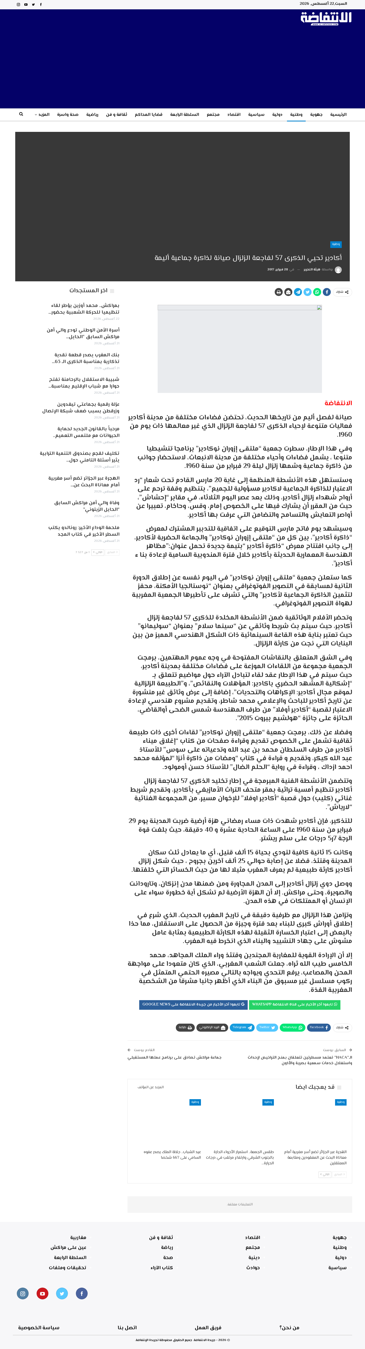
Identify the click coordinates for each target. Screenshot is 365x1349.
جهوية (316, 115)
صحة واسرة (68, 115)
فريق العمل (208, 1328)
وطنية (296, 115)
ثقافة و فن (116, 115)
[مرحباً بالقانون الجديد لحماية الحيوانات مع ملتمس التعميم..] (24, 434)
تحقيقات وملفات (67, 1268)
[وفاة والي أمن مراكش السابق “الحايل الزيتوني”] (24, 508)
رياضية (92, 115)
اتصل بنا (127, 1328)
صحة (168, 1258)
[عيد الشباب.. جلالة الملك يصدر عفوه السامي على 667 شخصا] (167, 1123)
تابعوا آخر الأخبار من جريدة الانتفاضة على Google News (191, 1005)
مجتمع (213, 115)
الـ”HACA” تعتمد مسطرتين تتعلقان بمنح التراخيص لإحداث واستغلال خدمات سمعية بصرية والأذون (300, 1060)
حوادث (253, 1268)
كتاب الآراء (162, 1268)
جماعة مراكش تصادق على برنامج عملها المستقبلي (174, 1058)
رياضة (167, 1248)
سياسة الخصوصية (39, 1328)
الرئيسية (338, 115)
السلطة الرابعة (184, 115)
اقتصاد (233, 115)
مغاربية (78, 1238)
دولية (277, 115)
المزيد (43, 115)
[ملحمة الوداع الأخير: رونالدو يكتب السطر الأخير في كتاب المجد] (24, 533)
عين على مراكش (68, 1248)
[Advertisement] (182, 68)
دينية (254, 1258)
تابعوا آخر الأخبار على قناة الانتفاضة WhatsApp (293, 1005)
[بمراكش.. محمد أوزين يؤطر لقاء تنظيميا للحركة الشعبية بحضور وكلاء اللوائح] (24, 311)
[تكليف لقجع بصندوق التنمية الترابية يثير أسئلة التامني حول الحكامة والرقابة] (24, 459)
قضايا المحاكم (148, 115)
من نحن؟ (289, 1328)
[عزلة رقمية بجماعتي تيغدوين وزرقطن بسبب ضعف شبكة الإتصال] (24, 410)
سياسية (256, 115)
